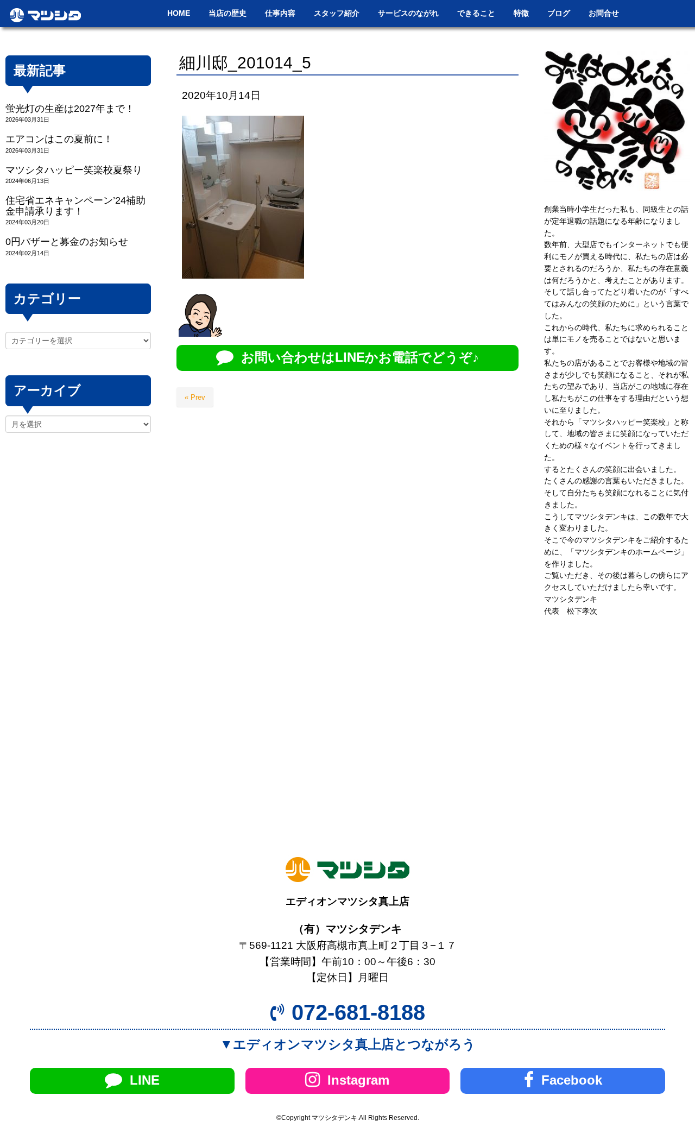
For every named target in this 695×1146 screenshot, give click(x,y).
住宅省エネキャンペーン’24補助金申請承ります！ (75, 205)
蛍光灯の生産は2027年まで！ (70, 108)
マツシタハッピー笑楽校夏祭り (73, 170)
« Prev (195, 397)
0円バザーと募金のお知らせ (66, 241)
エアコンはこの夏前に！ (59, 139)
